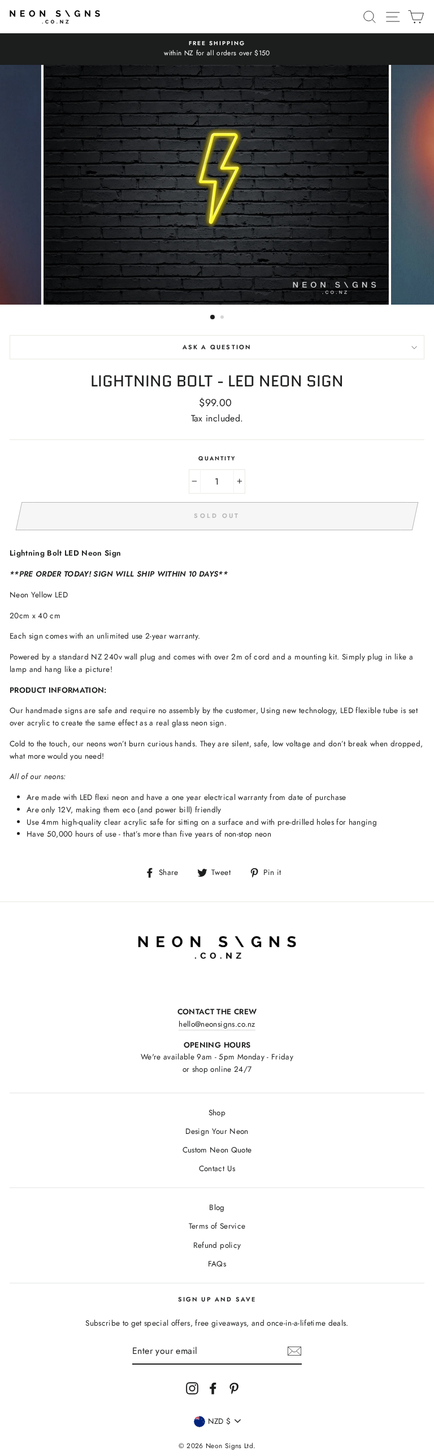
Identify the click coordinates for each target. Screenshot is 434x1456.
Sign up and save (217, 1299)
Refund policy (217, 1245)
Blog (216, 1207)
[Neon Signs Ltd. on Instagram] (192, 1388)
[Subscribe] (294, 1351)
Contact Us (217, 1168)
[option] (217, 49)
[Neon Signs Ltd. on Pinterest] (234, 1388)
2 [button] (223, 318)
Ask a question (217, 346)
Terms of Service (217, 1225)
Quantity (217, 458)
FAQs (217, 1263)
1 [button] (213, 317)
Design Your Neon (216, 1131)
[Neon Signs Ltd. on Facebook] (213, 1388)
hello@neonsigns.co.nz (217, 1024)
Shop (217, 1112)
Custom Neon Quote (217, 1149)
